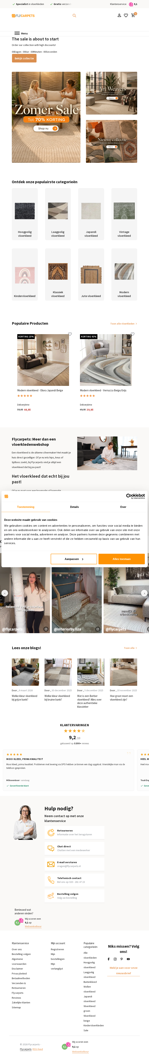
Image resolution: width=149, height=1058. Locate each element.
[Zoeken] (74, 15)
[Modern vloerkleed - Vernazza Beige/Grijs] (106, 360)
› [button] (144, 593)
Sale (86, 1030)
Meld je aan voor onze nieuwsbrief (123, 970)
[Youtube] (128, 959)
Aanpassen (72, 558)
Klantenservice (118, 4)
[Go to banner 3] (111, 141)
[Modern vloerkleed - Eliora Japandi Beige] (43, 360)
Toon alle (129, 648)
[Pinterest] (121, 959)
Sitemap (16, 1007)
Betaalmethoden (21, 978)
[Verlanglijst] (126, 15)
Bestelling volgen (21, 954)
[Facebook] (108, 959)
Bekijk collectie (24, 58)
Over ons (17, 949)
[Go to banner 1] (46, 117)
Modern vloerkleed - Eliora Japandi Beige (40, 390)
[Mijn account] (119, 15)
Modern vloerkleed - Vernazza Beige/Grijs (103, 390)
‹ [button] (4, 593)
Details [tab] (74, 506)
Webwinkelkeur (33, 926)
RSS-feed (38, 1049)
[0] (132, 15)
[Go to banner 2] (111, 93)
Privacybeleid (19, 973)
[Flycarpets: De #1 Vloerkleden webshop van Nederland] (23, 15)
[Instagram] (115, 959)
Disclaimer (17, 968)
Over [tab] (123, 506)
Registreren (57, 949)
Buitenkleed (90, 982)
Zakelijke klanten (21, 1002)
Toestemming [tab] (25, 506)
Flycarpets (26, 1049)
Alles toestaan (122, 558)
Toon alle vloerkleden (122, 323)
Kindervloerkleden (94, 1025)
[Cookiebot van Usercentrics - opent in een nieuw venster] (129, 496)
